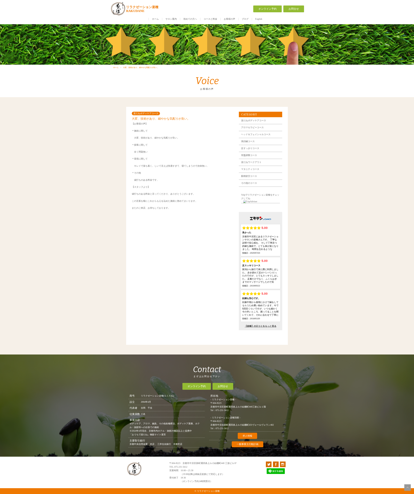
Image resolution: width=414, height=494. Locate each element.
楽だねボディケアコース (253, 120)
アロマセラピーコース (252, 127)
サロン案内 (171, 19)
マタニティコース (250, 169)
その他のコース (249, 183)
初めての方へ (190, 19)
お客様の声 (229, 19)
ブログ (245, 19)
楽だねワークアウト (251, 162)
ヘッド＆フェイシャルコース (256, 134)
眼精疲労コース (249, 176)
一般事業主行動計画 (247, 444)
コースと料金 (210, 19)
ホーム (155, 19)
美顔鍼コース (248, 141)
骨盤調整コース (249, 155)
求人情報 (247, 436)
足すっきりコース (250, 148)
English (258, 19)
